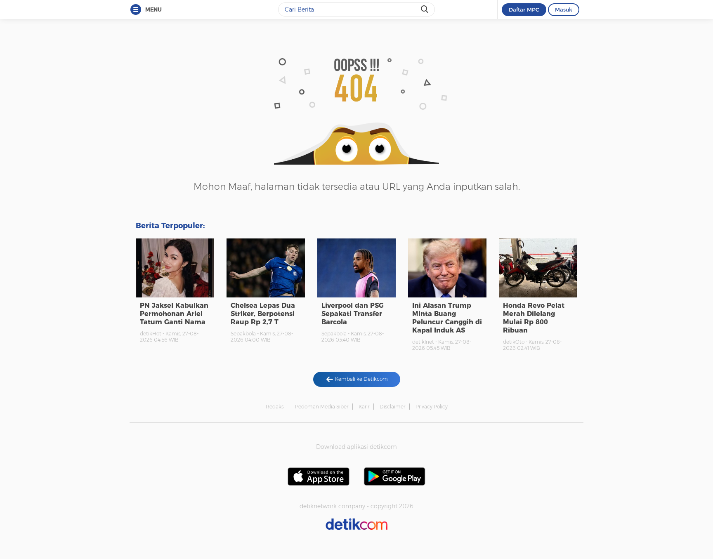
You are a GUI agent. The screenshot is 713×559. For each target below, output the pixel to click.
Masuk (563, 9)
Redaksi (275, 406)
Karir (364, 406)
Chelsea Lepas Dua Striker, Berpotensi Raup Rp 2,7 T (263, 314)
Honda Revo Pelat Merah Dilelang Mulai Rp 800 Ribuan (533, 318)
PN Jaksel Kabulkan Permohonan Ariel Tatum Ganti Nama (174, 314)
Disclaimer (392, 406)
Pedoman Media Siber (321, 406)
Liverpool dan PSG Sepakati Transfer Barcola (352, 314)
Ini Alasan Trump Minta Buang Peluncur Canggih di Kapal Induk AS (447, 318)
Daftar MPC (524, 9)
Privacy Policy (432, 406)
